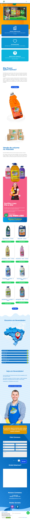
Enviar (24, 461)
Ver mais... (15, 308)
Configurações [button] (3, 517)
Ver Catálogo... (15, 87)
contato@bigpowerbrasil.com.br (15, 498)
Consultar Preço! (8, 241)
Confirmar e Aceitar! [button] (8, 517)
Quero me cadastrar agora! (15, 386)
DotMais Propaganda (24, 517)
